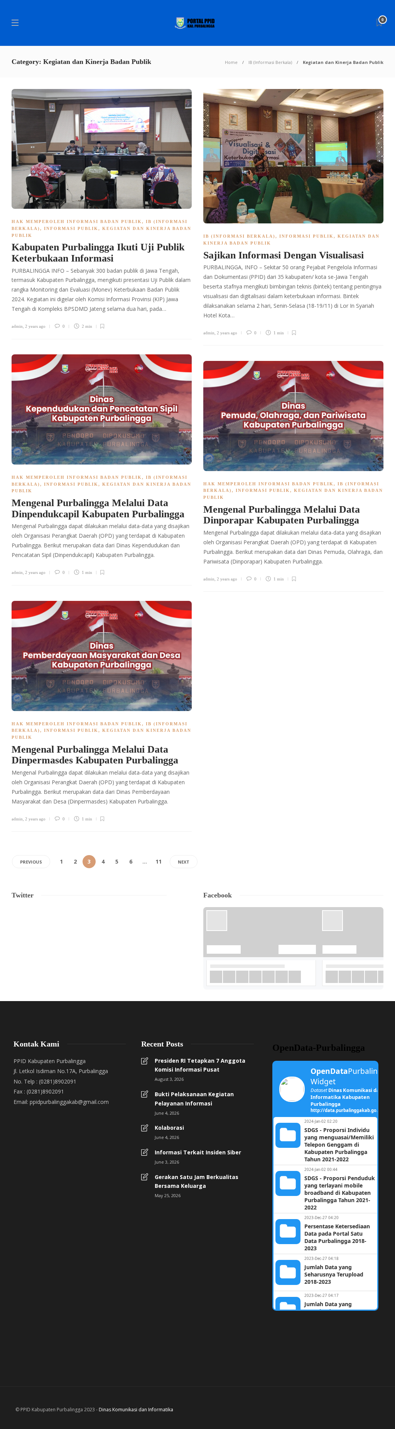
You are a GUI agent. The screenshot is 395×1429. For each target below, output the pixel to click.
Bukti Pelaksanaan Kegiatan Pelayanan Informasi (194, 1098)
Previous (31, 862)
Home (231, 62)
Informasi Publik (71, 228)
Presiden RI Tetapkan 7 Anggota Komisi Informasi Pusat (200, 1065)
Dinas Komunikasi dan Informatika (136, 1409)
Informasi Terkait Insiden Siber (198, 1152)
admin (17, 326)
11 (158, 861)
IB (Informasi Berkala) (270, 62)
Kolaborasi (169, 1127)
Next (183, 862)
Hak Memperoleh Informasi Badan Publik (77, 221)
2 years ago (35, 326)
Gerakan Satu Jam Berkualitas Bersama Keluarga (196, 1181)
